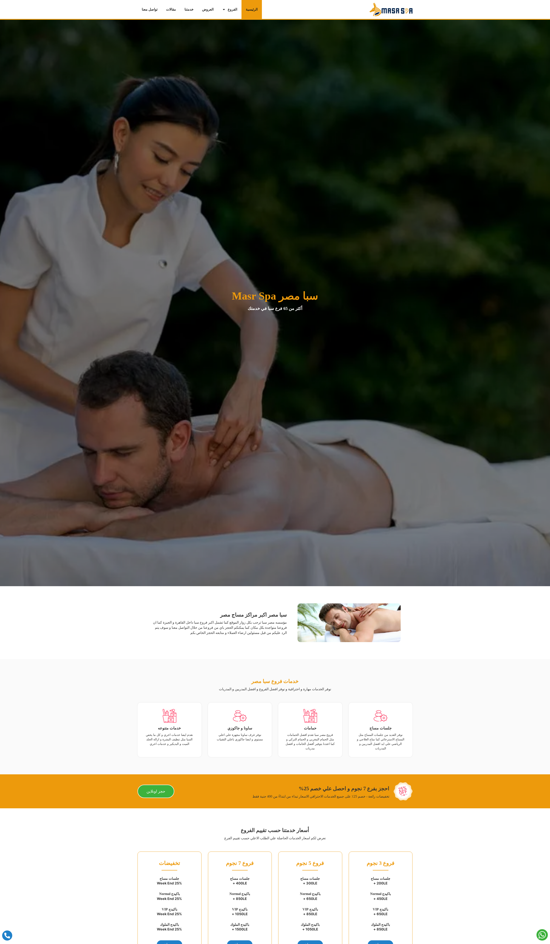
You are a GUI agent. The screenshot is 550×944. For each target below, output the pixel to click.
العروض (208, 9)
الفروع (232, 9)
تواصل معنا (149, 9)
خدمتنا (189, 9)
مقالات (171, 9)
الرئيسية (252, 9)
